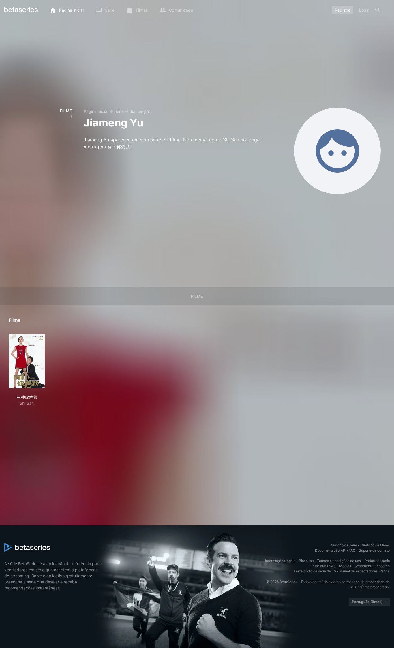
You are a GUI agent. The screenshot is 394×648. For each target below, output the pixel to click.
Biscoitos (306, 561)
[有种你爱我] (27, 361)
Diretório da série (343, 545)
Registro (342, 10)
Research (382, 566)
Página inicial (96, 111)
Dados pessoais (377, 561)
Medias (345, 566)
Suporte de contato (374, 550)
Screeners (362, 566)
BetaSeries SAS (323, 566)
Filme (197, 296)
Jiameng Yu (141, 111)
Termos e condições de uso (339, 561)
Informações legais (280, 561)
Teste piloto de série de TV (315, 571)
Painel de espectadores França (365, 571)
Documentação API (330, 550)
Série (119, 111)
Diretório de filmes (375, 545)
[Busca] (377, 10)
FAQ (352, 550)
